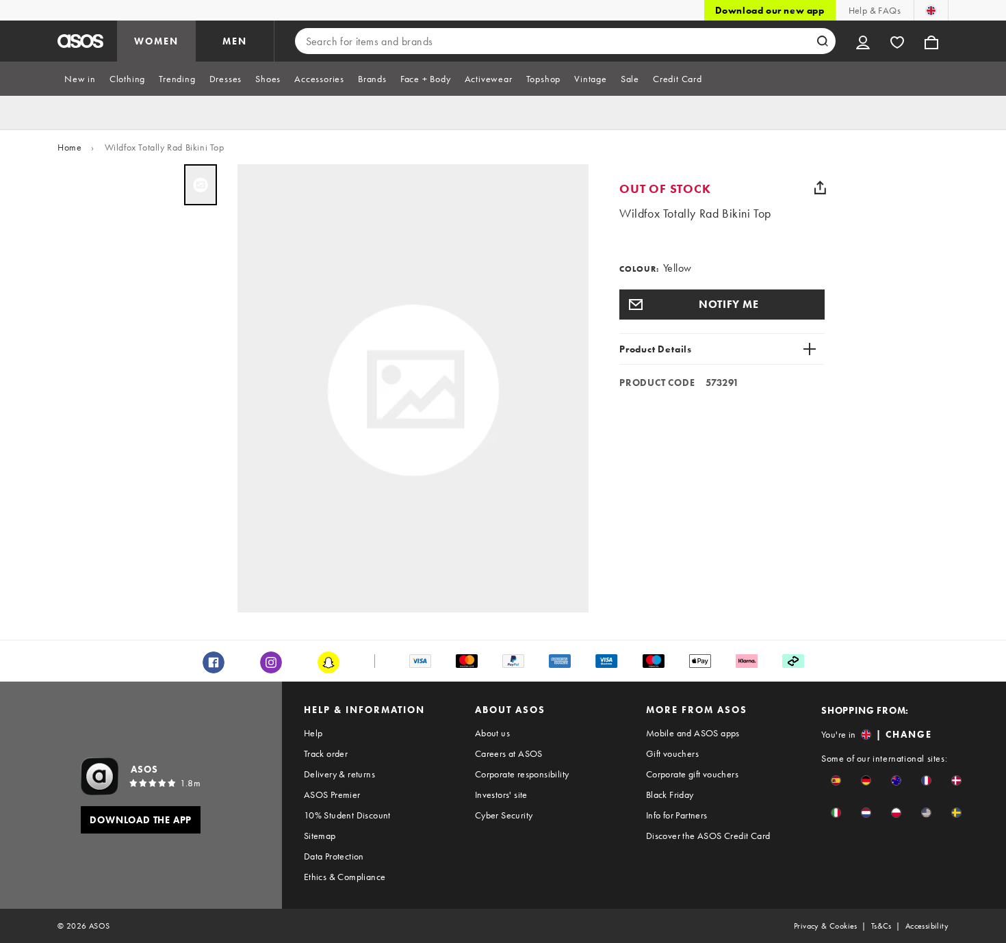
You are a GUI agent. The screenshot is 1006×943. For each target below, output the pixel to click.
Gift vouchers (672, 753)
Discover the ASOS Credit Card (708, 835)
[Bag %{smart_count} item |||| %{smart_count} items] (931, 41)
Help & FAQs (875, 10)
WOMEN (156, 41)
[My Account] (863, 41)
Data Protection (334, 856)
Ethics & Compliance (345, 876)
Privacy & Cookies (825, 925)
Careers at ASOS (509, 753)
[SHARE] (820, 187)
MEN (234, 41)
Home (69, 147)
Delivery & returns (339, 774)
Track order (326, 753)
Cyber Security (504, 815)
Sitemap (320, 835)
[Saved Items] (897, 41)
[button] (722, 304)
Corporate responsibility (522, 774)
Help (313, 733)
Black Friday (670, 794)
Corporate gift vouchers (692, 774)
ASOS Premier (332, 794)
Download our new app (770, 10)
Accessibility (927, 925)
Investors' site (501, 794)
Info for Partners (677, 815)
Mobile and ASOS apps (693, 733)
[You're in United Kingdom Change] (931, 10)
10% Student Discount (347, 815)
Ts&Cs (881, 925)
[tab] (80, 79)
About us (492, 733)
